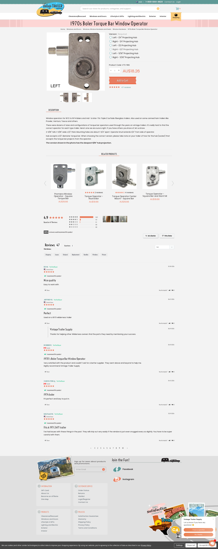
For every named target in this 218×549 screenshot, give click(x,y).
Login (178, 2)
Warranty (82, 519)
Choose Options (94, 176)
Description (53, 110)
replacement (75, 255)
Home (63, 29)
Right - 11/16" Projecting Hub (126, 57)
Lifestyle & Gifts (117, 16)
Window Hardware (119, 29)
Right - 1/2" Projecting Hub (125, 49)
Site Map (45, 499)
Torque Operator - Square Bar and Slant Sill (155, 194)
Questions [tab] (67, 246)
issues (57, 255)
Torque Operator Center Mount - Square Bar (124, 197)
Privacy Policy (83, 525)
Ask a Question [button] (152, 236)
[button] (170, 290)
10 (123, 448)
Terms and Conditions (87, 528)
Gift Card (45, 490)
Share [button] (48, 290)
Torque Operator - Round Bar (94, 197)
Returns (81, 493)
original (65, 255)
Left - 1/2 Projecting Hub (124, 45)
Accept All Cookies (207, 545)
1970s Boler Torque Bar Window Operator (142, 29)
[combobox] (120, 8)
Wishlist (81, 496)
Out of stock (124, 176)
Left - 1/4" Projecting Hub (125, 37)
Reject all (191, 545)
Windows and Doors (98, 16)
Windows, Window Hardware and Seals (97, 29)
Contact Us (170, 2)
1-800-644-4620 (154, 2)
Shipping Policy (84, 522)
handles (86, 255)
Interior (163, 16)
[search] (158, 8)
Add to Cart (63, 176)
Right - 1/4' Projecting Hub (125, 41)
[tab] (109, 154)
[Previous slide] (172, 183)
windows (95, 255)
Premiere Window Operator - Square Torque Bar (63, 196)
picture (104, 255)
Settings (179, 545)
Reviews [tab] (50, 245)
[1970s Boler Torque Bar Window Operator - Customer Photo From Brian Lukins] (107, 219)
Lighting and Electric (136, 16)
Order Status (83, 490)
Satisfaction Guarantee (88, 516)
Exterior (152, 16)
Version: (118, 34)
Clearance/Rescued (77, 16)
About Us (45, 493)
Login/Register (84, 499)
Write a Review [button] (168, 236)
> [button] (127, 448)
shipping (48, 255)
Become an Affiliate (49, 496)
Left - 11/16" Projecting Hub (125, 53)
